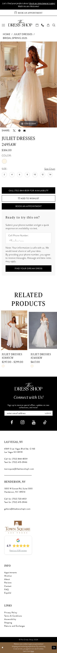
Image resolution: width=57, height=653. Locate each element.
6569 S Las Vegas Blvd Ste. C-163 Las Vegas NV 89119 (19, 450)
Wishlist (8, 576)
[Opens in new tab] (17, 526)
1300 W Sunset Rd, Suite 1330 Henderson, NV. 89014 (18, 490)
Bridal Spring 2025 (15, 38)
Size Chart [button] (49, 168)
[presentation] (26, 330)
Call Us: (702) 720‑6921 (15, 498)
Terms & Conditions (13, 615)
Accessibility (10, 619)
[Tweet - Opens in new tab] (14, 130)
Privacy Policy (10, 612)
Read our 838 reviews (18, 550)
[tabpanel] (28, 84)
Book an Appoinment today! (42, 3)
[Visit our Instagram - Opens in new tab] (22, 422)
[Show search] (54, 25)
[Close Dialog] (2, 647)
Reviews (8, 582)
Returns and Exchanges (14, 626)
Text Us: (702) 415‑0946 (15, 462)
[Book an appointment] (37, 25)
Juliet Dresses (23, 34)
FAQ (6, 589)
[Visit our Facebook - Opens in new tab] (12, 422)
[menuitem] (3, 25)
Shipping (8, 622)
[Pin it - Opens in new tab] (19, 130)
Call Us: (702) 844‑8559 (16, 458)
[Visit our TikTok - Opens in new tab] (44, 422)
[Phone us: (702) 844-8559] (42, 25)
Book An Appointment (28, 206)
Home (6, 34)
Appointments (10, 572)
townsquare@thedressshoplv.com (19, 469)
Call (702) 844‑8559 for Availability (28, 190)
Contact (7, 586)
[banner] (20, 23)
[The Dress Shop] (28, 387)
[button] (3, 25)
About (7, 579)
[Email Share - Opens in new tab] (24, 131)
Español (7, 592)
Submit (48, 413)
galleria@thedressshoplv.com (17, 509)
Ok (54, 647)
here (32, 651)
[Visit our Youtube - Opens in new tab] (33, 422)
